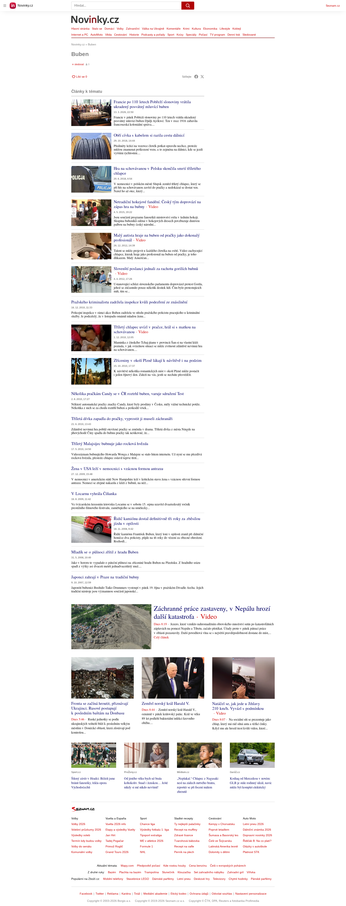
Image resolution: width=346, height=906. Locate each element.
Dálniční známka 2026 (257, 829)
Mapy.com (127, 865)
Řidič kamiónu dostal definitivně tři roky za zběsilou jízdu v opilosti (157, 521)
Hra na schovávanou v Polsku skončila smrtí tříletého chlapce (157, 171)
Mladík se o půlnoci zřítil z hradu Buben (104, 552)
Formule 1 (146, 846)
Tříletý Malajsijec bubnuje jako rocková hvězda (109, 443)
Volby (120, 28)
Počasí (203, 34)
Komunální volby (81, 852)
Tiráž (137, 893)
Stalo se (97, 28)
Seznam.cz (333, 5)
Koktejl (236, 28)
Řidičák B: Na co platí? (257, 840)
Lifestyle (225, 28)
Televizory (219, 878)
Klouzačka (184, 872)
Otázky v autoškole (255, 846)
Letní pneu (184, 878)
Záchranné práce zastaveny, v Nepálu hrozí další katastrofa (212, 612)
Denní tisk (233, 34)
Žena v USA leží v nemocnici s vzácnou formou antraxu (117, 468)
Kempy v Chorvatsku (222, 824)
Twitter (100, 893)
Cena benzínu (198, 865)
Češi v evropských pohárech (228, 865)
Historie (134, 34)
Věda (108, 34)
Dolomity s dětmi (219, 852)
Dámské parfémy (163, 878)
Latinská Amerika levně (223, 846)
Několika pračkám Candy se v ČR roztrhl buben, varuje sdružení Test (127, 393)
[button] (91, 112)
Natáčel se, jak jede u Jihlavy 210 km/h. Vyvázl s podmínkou (238, 706)
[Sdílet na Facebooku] (196, 77)
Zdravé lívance (183, 835)
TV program (217, 34)
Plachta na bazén (130, 872)
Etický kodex (178, 893)
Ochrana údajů (199, 893)
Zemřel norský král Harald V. (165, 703)
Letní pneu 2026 (253, 824)
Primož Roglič (114, 846)
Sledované (249, 34)
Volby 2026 (78, 824)
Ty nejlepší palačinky (187, 824)
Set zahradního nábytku (209, 872)
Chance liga (147, 824)
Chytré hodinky (238, 878)
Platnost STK (251, 852)
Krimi (186, 28)
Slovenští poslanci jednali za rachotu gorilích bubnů (156, 268)
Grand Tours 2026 (117, 852)
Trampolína (151, 872)
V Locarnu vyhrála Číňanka (94, 493)
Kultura (196, 28)
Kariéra (126, 893)
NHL (143, 852)
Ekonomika (210, 28)
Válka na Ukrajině (153, 28)
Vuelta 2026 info (116, 824)
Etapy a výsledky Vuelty (120, 829)
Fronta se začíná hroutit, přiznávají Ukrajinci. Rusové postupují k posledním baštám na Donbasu (99, 708)
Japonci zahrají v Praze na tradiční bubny (105, 577)
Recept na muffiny (185, 829)
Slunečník (168, 872)
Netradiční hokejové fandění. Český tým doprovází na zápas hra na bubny (157, 204)
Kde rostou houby (174, 865)
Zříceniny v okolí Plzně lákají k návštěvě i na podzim (158, 360)
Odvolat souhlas (222, 893)
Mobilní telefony (113, 878)
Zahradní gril (235, 872)
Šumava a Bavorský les (223, 835)
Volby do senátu (81, 846)
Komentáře (174, 28)
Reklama (112, 893)
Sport (170, 34)
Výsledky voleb (80, 835)
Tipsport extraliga (151, 835)
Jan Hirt (110, 835)
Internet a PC (79, 34)
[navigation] (5, 5)
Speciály (191, 34)
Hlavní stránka (80, 28)
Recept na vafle (184, 846)
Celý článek (161, 637)
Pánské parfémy (261, 878)
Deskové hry (202, 878)
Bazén (112, 872)
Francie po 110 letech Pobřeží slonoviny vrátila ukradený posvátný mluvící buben (152, 104)
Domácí (109, 28)
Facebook (86, 893)
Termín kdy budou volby (86, 840)
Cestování (120, 34)
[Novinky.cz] (95, 20)
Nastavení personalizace (251, 893)
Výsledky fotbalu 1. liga (154, 829)
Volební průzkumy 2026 (86, 829)
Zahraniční (133, 28)
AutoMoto (97, 34)
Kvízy (180, 34)
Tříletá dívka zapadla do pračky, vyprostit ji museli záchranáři (122, 418)
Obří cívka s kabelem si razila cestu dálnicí (149, 135)
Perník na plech (184, 852)
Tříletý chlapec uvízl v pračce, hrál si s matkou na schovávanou (155, 329)
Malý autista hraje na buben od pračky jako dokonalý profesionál (157, 237)
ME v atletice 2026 (151, 840)
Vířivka (251, 872)
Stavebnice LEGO (137, 878)
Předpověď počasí (148, 865)
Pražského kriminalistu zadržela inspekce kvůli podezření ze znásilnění (129, 302)
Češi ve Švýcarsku (220, 840)
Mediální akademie (155, 893)
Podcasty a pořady (153, 34)
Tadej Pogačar (115, 840)
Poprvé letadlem (219, 829)
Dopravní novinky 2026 (257, 835)
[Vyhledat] (187, 6)
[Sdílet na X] (202, 77)
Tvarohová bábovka (186, 840)
